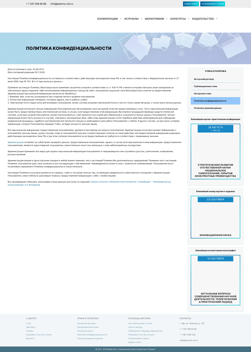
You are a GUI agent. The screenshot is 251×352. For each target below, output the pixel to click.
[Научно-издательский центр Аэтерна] (47, 18)
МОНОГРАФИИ (154, 18)
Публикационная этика (205, 86)
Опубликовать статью (138, 338)
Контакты (30, 338)
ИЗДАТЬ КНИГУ (191, 4)
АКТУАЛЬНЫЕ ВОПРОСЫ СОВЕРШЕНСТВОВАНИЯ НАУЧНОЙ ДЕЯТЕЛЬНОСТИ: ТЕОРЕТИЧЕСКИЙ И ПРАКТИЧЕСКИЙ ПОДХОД (215, 297)
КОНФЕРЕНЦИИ (107, 18)
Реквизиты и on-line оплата (39, 334)
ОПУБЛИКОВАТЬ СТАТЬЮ (212, 4)
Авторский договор (204, 79)
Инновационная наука (215, 235)
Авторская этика (202, 93)
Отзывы (29, 331)
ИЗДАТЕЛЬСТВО (203, 18)
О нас (28, 323)
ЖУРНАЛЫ (131, 18)
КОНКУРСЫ (178, 18)
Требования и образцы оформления (145, 331)
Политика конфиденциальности (210, 101)
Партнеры (30, 327)
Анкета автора (135, 327)
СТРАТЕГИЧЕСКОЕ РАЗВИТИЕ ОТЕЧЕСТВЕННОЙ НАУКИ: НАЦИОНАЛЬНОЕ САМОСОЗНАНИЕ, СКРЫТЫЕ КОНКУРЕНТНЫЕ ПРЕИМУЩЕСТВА (215, 170)
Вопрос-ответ (134, 342)
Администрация (16, 142)
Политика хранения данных (208, 108)
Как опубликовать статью (140, 323)
